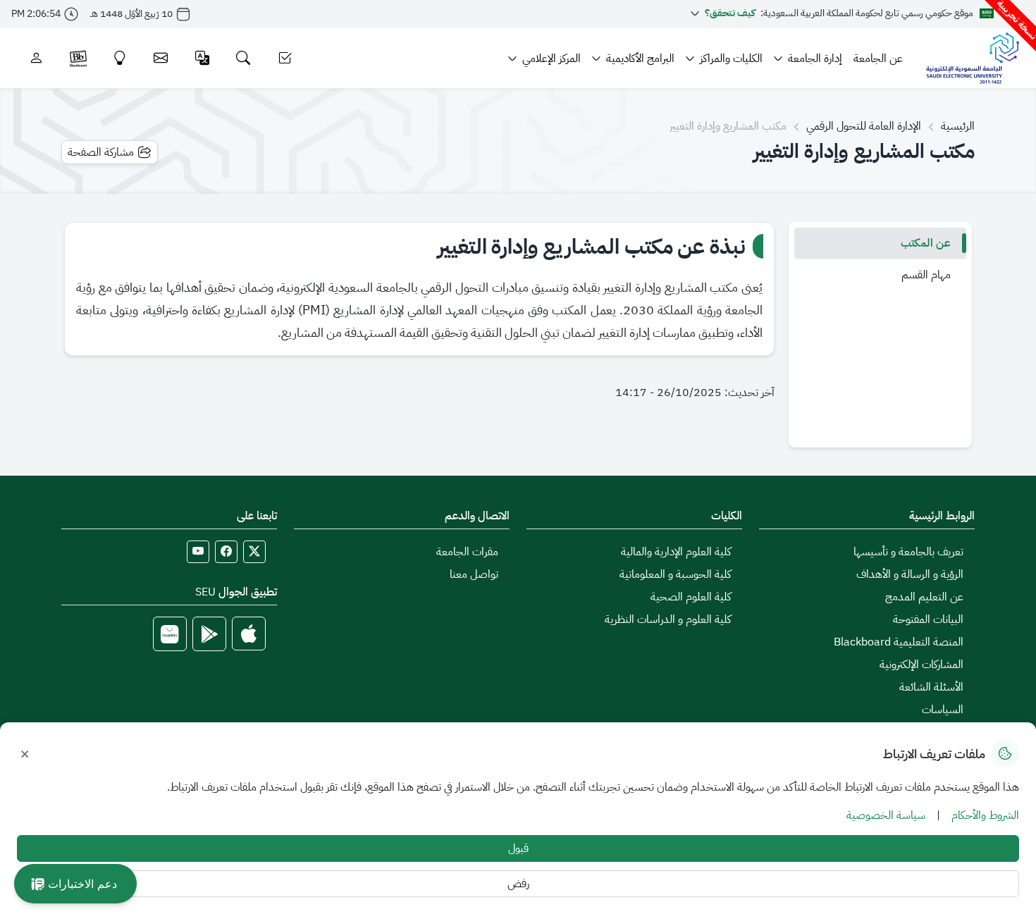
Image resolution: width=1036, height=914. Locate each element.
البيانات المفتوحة (928, 619)
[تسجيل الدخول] (36, 58)
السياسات (942, 709)
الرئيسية (958, 126)
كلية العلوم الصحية (690, 596)
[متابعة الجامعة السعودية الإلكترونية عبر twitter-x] (254, 552)
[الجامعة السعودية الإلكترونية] (972, 58)
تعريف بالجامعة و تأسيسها (908, 551)
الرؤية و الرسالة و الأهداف (909, 574)
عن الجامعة (878, 58)
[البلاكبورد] (78, 58)
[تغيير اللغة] (202, 58)
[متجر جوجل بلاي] (209, 634)
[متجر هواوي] (170, 634)
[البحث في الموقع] (243, 58)
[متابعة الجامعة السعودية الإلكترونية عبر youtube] (198, 552)
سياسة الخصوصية (885, 815)
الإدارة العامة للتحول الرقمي (863, 126)
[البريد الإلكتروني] (161, 58)
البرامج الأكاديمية (640, 58)
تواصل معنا (474, 574)
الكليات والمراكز (731, 58)
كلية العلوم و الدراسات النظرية (668, 619)
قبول (518, 848)
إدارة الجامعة (815, 58)
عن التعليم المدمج (924, 596)
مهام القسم (926, 274)
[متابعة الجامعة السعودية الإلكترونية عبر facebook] (226, 552)
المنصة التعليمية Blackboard (898, 642)
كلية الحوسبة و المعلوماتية (675, 574)
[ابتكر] (120, 58)
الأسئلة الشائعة (931, 687)
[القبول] (285, 58)
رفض (518, 883)
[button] (75, 883)
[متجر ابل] (249, 634)
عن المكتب (926, 243)
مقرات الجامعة (467, 551)
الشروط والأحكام (985, 815)
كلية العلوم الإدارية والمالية (676, 551)
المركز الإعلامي (551, 58)
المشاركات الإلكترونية (921, 664)
